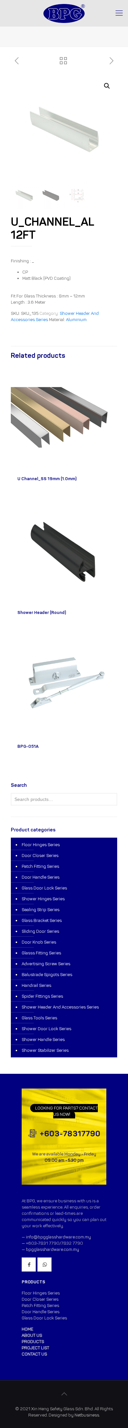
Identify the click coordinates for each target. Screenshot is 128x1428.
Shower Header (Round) (41, 612)
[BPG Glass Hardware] (64, 13)
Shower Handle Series (43, 1039)
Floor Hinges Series (41, 844)
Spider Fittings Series (42, 996)
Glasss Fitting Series (41, 952)
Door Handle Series (40, 877)
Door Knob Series (39, 942)
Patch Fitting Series (40, 866)
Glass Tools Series (39, 1017)
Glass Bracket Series (42, 920)
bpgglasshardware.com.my (52, 1249)
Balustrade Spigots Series (47, 974)
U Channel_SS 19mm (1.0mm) (46, 478)
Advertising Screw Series (46, 963)
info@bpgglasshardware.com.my (58, 1236)
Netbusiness (87, 1415)
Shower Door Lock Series (46, 1028)
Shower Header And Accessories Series (60, 1007)
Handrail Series (36, 985)
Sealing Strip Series (40, 909)
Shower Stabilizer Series (45, 1050)
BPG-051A (28, 746)
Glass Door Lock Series (44, 888)
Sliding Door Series (40, 931)
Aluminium (76, 319)
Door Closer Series (40, 855)
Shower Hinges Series (43, 898)
